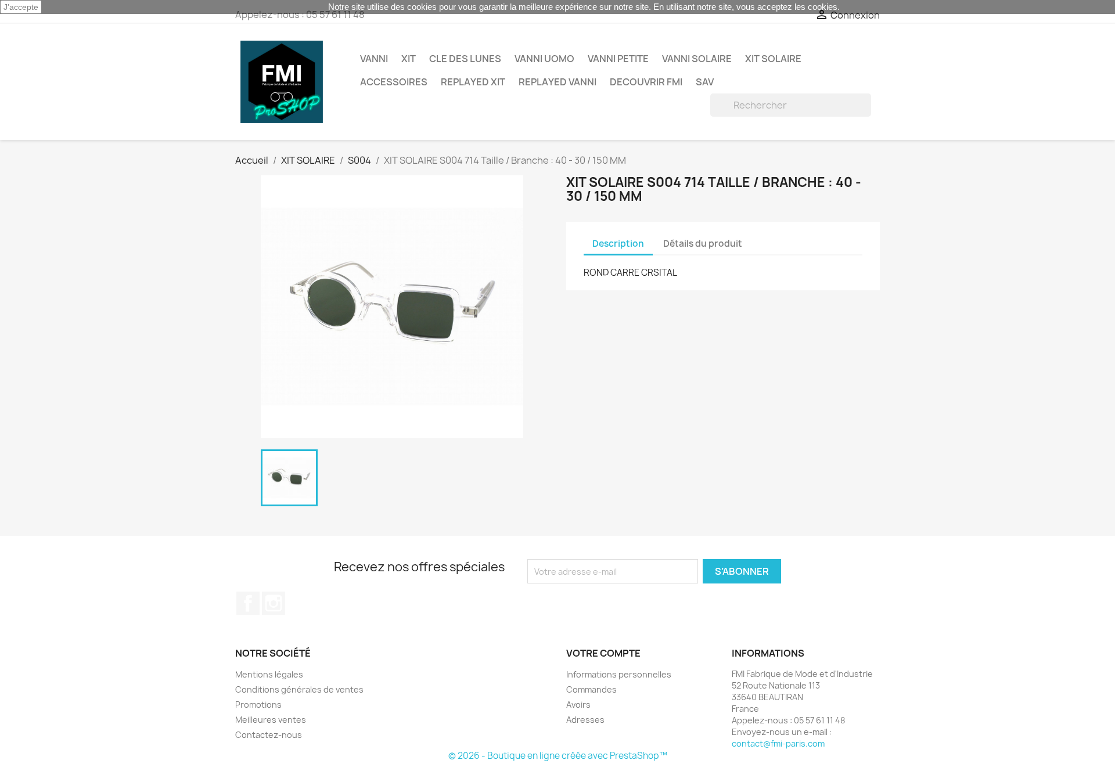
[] (866, 113)
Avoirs (578, 704)
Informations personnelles (618, 674)
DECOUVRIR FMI (646, 81)
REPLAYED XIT (473, 81)
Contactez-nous (268, 734)
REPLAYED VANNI (557, 81)
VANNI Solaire (697, 58)
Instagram (273, 603)
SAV (705, 81)
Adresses (585, 719)
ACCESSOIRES (393, 81)
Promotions (258, 704)
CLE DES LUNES (465, 58)
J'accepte (20, 7)
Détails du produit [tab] (702, 243)
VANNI (374, 58)
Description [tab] (618, 243)
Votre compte (603, 653)
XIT (408, 58)
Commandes (591, 689)
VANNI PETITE (618, 58)
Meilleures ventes (270, 719)
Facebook (248, 603)
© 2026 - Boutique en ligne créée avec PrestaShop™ (557, 756)
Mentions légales (269, 674)
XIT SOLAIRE (773, 58)
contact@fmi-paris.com (778, 743)
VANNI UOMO (544, 58)
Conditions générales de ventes (299, 689)
